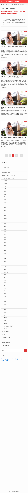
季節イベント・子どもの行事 (9, 175)
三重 (5, 264)
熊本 (7, 13)
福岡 (21, 11)
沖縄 (16, 13)
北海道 (5, 183)
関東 (5, 202)
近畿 (5, 250)
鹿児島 (13, 13)
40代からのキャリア (7, 334)
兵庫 (5, 258)
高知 (5, 296)
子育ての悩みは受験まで (14, 1)
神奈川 (5, 218)
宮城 (5, 194)
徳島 (5, 293)
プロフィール (6, 345)
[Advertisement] (14, 423)
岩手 (5, 191)
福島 (5, 199)
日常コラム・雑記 (6, 328)
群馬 (5, 223)
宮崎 (10, 13)
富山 (5, 237)
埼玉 (5, 210)
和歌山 (5, 266)
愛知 (5, 229)
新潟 (5, 234)
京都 (5, 255)
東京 (5, 213)
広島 (5, 274)
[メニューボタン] (1, 1)
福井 (5, 245)
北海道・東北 (6, 180)
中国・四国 (6, 272)
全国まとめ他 (6, 323)
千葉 (5, 215)
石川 (5, 242)
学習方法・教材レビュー (8, 172)
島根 (5, 282)
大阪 (5, 253)
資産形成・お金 (6, 337)
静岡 (5, 247)
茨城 (5, 204)
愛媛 (5, 290)
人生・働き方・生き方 (8, 326)
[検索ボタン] (26, 1)
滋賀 (5, 269)
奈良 (5, 261)
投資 (4, 339)
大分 (5, 13)
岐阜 (5, 231)
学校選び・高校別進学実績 (7, 11)
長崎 (2, 13)
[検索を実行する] (25, 350)
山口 (5, 285)
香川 (5, 288)
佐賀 (23, 11)
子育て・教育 (6, 167)
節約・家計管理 (6, 342)
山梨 (5, 221)
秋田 (5, 188)
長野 (5, 239)
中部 (5, 226)
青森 (5, 186)
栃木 (5, 207)
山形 (5, 196)
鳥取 (5, 280)
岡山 (5, 277)
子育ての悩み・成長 (7, 170)
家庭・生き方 (6, 331)
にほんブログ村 (4, 360)
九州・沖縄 (6, 299)
